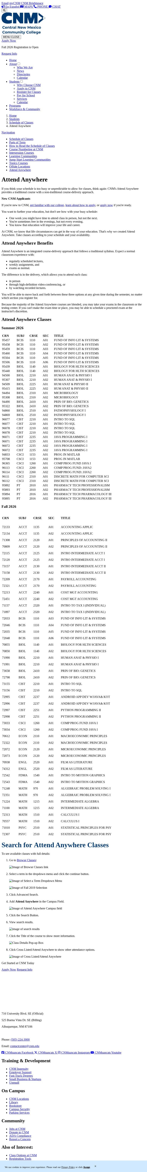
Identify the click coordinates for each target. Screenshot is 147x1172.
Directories (23, 74)
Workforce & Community (24, 109)
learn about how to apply (80, 205)
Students (14, 81)
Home (13, 60)
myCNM (14, 3)
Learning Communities (23, 156)
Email (5, 3)
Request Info (9, 53)
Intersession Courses (21, 152)
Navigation (8, 132)
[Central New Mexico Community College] (23, 33)
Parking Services (19, 1112)
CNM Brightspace (32, 3)
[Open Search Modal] (4, 10)
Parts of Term (17, 142)
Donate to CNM (19, 1132)
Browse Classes (26, 860)
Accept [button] (86, 1167)
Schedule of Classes (21, 122)
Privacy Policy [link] (68, 1167)
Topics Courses (18, 163)
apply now (106, 205)
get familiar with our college (47, 205)
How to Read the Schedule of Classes (32, 145)
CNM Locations (19, 1098)
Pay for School (26, 95)
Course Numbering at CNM (26, 149)
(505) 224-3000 (20, 1039)
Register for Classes (29, 92)
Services (22, 98)
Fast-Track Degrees (21, 1075)
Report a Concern (20, 1139)
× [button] (95, 1166)
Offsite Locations (19, 166)
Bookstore (15, 1105)
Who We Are (25, 67)
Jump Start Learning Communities (30, 159)
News (20, 70)
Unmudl (14, 1082)
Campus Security (19, 1109)
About (13, 64)
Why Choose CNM (29, 85)
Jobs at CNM (17, 1128)
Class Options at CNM (23, 1155)
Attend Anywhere (20, 170)
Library (13, 1102)
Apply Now (9, 40)
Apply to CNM (26, 88)
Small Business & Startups (25, 1079)
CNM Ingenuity (19, 1068)
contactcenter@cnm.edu (24, 1046)
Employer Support (20, 1072)
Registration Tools (20, 1158)
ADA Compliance (20, 1135)
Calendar (22, 77)
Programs (15, 105)
